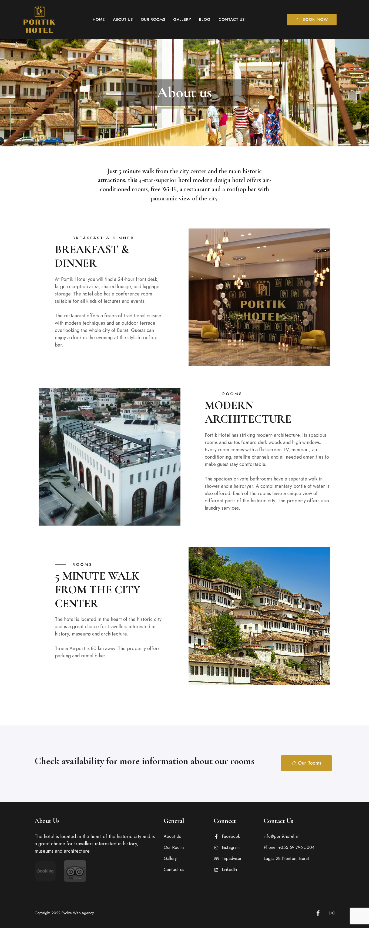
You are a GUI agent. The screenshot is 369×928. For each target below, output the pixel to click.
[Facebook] (318, 913)
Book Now (315, 19)
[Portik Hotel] (39, 19)
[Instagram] (332, 913)
